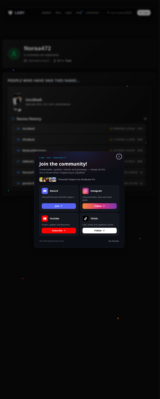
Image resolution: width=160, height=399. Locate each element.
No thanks (113, 240)
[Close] (119, 156)
